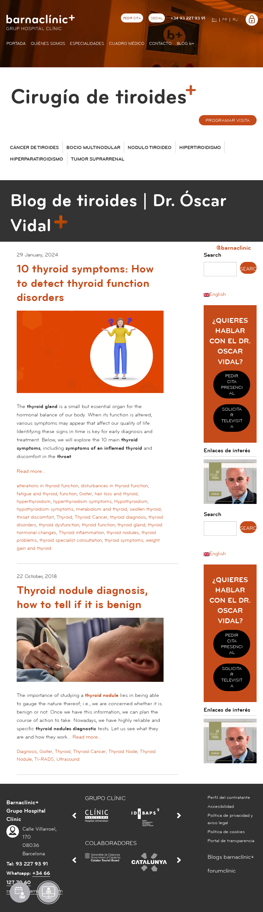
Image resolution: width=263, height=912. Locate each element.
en (214, 20)
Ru (235, 20)
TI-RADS (44, 759)
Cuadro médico (126, 43)
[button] (215, 294)
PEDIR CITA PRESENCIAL (232, 384)
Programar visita (228, 120)
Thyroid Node (122, 752)
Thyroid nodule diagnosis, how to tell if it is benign (82, 597)
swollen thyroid (145, 509)
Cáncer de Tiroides (34, 148)
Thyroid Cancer (91, 517)
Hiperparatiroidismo (36, 159)
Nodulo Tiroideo (150, 148)
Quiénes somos (48, 43)
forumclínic (222, 870)
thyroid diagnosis (128, 517)
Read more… (31, 471)
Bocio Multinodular (93, 148)
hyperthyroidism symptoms (82, 501)
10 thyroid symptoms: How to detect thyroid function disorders (85, 283)
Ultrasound (68, 759)
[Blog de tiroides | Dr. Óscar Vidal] (105, 93)
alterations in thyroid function (47, 486)
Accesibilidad (221, 806)
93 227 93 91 (32, 864)
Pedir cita (132, 18)
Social (157, 18)
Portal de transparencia (231, 841)
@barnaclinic (233, 247)
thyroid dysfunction (59, 525)
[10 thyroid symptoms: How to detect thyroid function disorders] (90, 356)
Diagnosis (27, 752)
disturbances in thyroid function (114, 486)
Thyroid (64, 517)
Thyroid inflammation (81, 533)
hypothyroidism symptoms (45, 509)
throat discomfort (35, 517)
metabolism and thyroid (101, 509)
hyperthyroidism (34, 501)
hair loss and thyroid (116, 494)
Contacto (160, 43)
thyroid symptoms (124, 540)
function (68, 494)
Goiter (85, 494)
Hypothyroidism (131, 501)
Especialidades (87, 43)
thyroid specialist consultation (70, 540)
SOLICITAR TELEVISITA (231, 418)
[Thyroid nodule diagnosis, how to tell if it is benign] (90, 654)
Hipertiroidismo (200, 148)
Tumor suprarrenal (97, 159)
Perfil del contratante (229, 797)
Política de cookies (226, 832)
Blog (185, 43)
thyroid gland (131, 525)
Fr (224, 20)
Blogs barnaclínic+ (231, 857)
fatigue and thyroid (37, 494)
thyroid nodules (122, 533)
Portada (16, 43)
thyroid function (98, 525)
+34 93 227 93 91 (188, 18)
